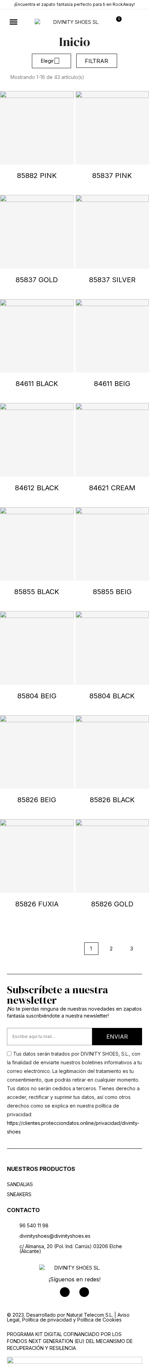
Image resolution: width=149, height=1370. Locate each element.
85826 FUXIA (37, 904)
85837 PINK (112, 175)
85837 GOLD (37, 280)
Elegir (50, 60)
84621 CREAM (112, 488)
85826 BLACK (112, 800)
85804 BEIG (36, 696)
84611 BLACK (37, 383)
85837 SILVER (112, 280)
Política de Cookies (99, 1320)
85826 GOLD (112, 904)
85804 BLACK (112, 696)
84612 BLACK (37, 488)
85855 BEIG (112, 592)
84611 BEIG (112, 383)
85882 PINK (37, 175)
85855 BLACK (36, 592)
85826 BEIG (36, 800)
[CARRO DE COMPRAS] (116, 22)
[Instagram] (84, 1292)
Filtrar (96, 60)
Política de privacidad (47, 1320)
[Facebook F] (65, 1292)
